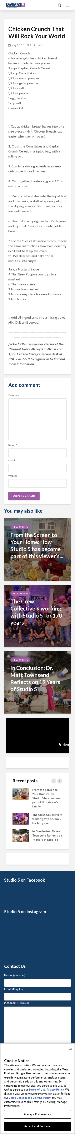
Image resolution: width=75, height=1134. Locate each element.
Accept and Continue (37, 1126)
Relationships (20, 527)
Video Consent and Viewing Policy (30, 1097)
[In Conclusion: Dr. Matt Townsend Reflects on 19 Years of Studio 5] (37, 682)
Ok (70, 1048)
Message (16, 1003)
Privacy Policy (55, 1089)
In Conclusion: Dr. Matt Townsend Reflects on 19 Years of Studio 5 (47, 835)
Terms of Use (37, 1089)
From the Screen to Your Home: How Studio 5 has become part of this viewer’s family (46, 798)
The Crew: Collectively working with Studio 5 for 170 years (47, 819)
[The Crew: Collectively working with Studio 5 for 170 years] (37, 616)
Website (12, 476)
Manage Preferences (37, 1114)
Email (12, 460)
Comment (14, 395)
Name (12, 445)
